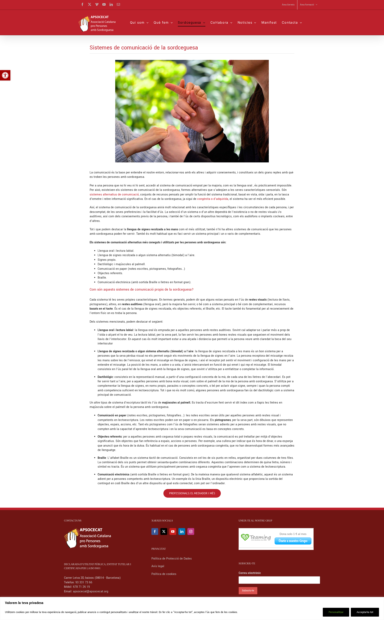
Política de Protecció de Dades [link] (172, 559)
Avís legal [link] (157, 566)
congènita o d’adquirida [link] (212, 199)
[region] (192, 608)
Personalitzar (336, 612)
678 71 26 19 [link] (81, 587)
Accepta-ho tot (365, 612)
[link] (5, 75)
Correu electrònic (250, 573)
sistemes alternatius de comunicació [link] (114, 194)
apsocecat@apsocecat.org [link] (90, 591)
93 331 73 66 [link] (83, 582)
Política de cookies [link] (163, 574)
